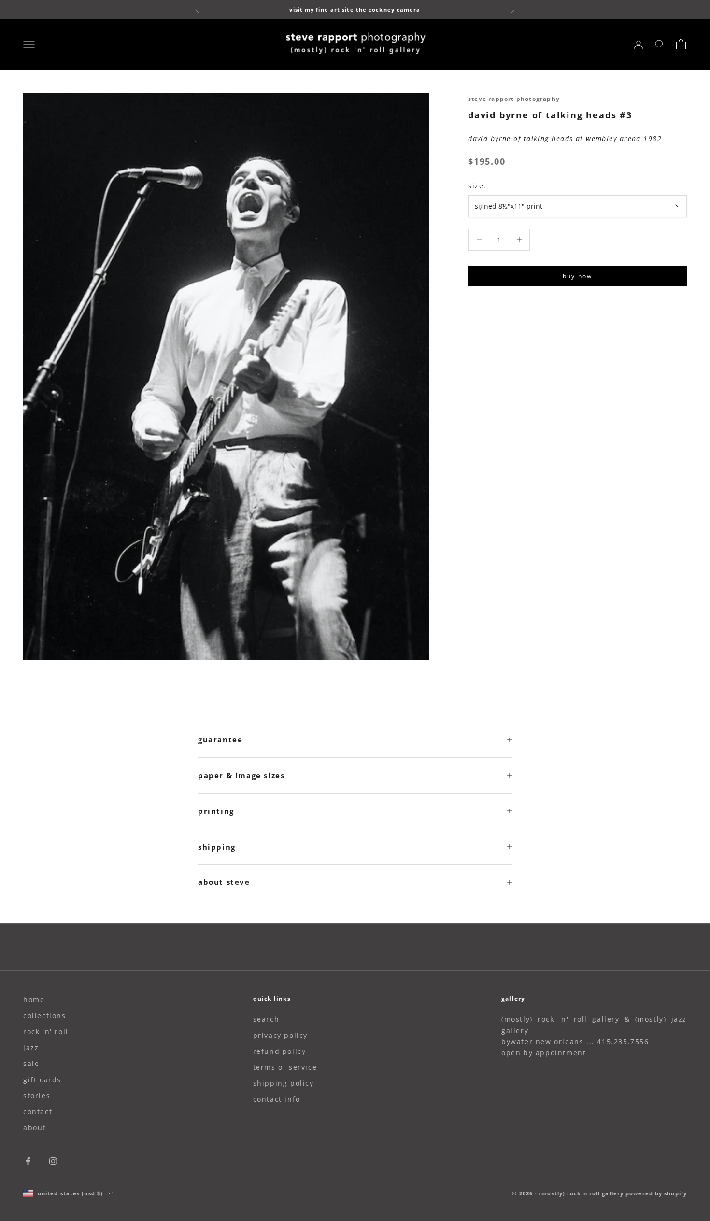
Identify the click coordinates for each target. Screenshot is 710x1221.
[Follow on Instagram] (53, 1161)
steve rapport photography (514, 99)
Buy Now (577, 276)
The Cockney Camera (388, 9)
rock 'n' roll (46, 1031)
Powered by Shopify (656, 1193)
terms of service (285, 1067)
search (266, 1018)
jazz (31, 1047)
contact (37, 1111)
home (33, 999)
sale (31, 1063)
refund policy (279, 1051)
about (34, 1127)
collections (44, 1015)
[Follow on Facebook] (28, 1161)
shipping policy (283, 1083)
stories (36, 1095)
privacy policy (280, 1035)
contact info (276, 1099)
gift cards (42, 1079)
